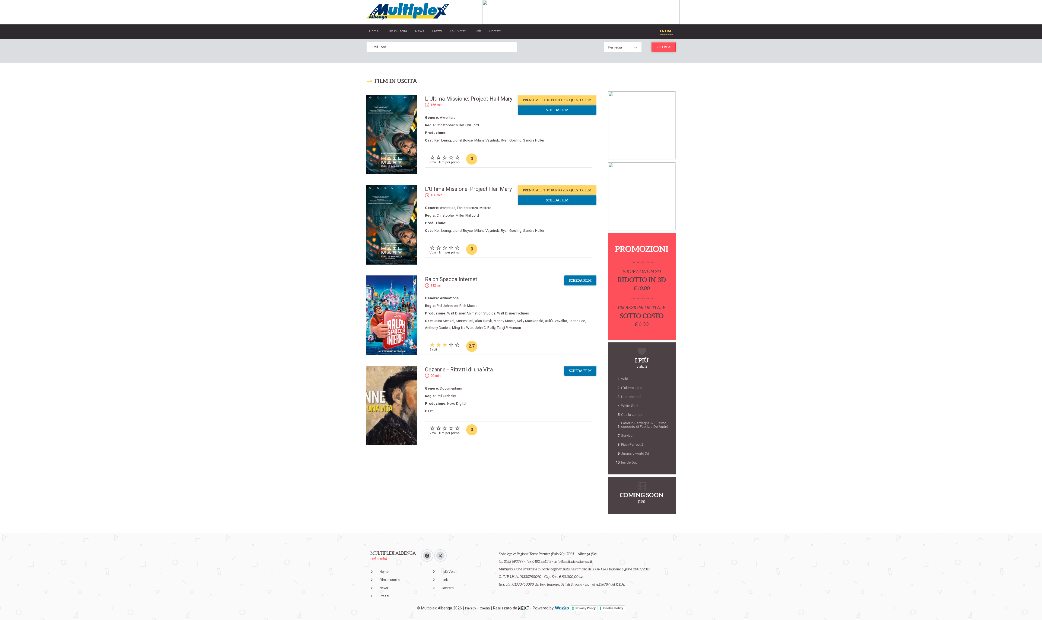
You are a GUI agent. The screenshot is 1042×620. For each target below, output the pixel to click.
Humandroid (631, 397)
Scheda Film (557, 110)
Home (374, 31)
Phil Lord (472, 125)
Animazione (449, 298)
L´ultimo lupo (631, 388)
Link (478, 31)
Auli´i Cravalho (556, 321)
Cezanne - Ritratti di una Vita (459, 369)
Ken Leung (442, 140)
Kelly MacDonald (530, 321)
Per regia (615, 47)
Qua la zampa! (632, 414)
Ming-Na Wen (462, 328)
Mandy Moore (504, 321)
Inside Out (629, 462)
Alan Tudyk (483, 321)
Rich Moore (468, 306)
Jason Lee (577, 321)
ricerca (663, 47)
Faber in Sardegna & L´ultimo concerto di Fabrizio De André (644, 424)
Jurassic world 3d (635, 453)
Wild (624, 379)
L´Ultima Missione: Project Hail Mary (468, 98)
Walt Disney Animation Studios (471, 313)
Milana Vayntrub (486, 140)
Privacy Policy (586, 608)
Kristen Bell (464, 321)
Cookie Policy (613, 608)
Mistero (485, 208)
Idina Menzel (444, 321)
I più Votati (458, 31)
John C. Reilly (485, 328)
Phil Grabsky (446, 396)
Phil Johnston (447, 306)
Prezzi (437, 31)
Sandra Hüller (533, 140)
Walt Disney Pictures (513, 313)
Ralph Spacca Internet (451, 279)
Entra (665, 31)
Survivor (627, 435)
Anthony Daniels (437, 328)
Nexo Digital (456, 403)
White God (629, 405)
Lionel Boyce (463, 140)
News (419, 31)
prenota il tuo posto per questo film (557, 100)
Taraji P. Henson (509, 328)
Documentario (451, 388)
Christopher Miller (450, 125)
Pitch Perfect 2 (632, 444)
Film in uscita (397, 31)
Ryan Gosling (511, 140)
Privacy (470, 608)
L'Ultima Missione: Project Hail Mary (468, 189)
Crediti (485, 608)
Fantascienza (467, 208)
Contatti (495, 31)
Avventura (447, 117)
